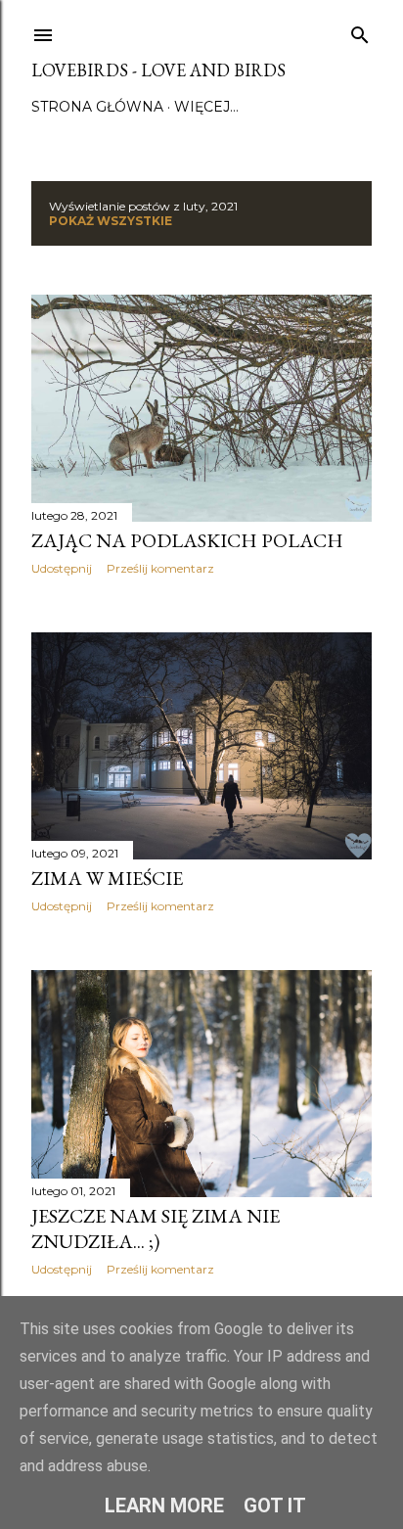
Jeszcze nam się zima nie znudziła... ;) (155, 1228)
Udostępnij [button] (61, 568)
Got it (275, 1505)
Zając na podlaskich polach (187, 540)
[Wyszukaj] (360, 31)
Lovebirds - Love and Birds (158, 70)
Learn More (164, 1505)
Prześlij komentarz (160, 568)
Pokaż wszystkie (110, 220)
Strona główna (97, 107)
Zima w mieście (107, 878)
